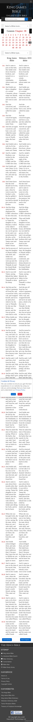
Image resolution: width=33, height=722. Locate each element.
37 (26, 43)
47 (30, 45)
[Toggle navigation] (31, 1)
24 (13, 40)
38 (30, 43)
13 (6, 37)
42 (13, 45)
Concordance (7, 661)
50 (19, 48)
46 (26, 45)
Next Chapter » (25, 639)
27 (23, 40)
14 (9, 37)
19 (26, 37)
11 (29, 35)
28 (26, 40)
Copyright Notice (6, 684)
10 (25, 35)
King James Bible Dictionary (9, 698)
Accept (13, 394)
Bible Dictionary (7, 659)
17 (19, 37)
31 (6, 43)
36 (23, 43)
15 (13, 37)
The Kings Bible (6, 692)
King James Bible (8, 653)
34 (16, 43)
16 (16, 37)
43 (16, 45)
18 (23, 37)
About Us (4, 675)
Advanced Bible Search (10, 656)
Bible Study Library (8, 667)
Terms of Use (5, 678)
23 (9, 40)
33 (13, 43)
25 (16, 40)
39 (3, 45)
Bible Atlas (6, 664)
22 (6, 40)
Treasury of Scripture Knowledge (11, 706)
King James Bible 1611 (8, 695)
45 (23, 45)
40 (6, 45)
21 (3, 40)
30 (3, 43)
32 (9, 43)
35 (19, 43)
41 (9, 45)
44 (19, 45)
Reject (20, 394)
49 (16, 48)
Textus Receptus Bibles (8, 703)
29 (30, 40)
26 (19, 40)
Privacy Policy (5, 681)
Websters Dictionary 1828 (9, 701)
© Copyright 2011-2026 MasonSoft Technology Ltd (16, 718)
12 (3, 37)
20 (30, 37)
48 (13, 48)
